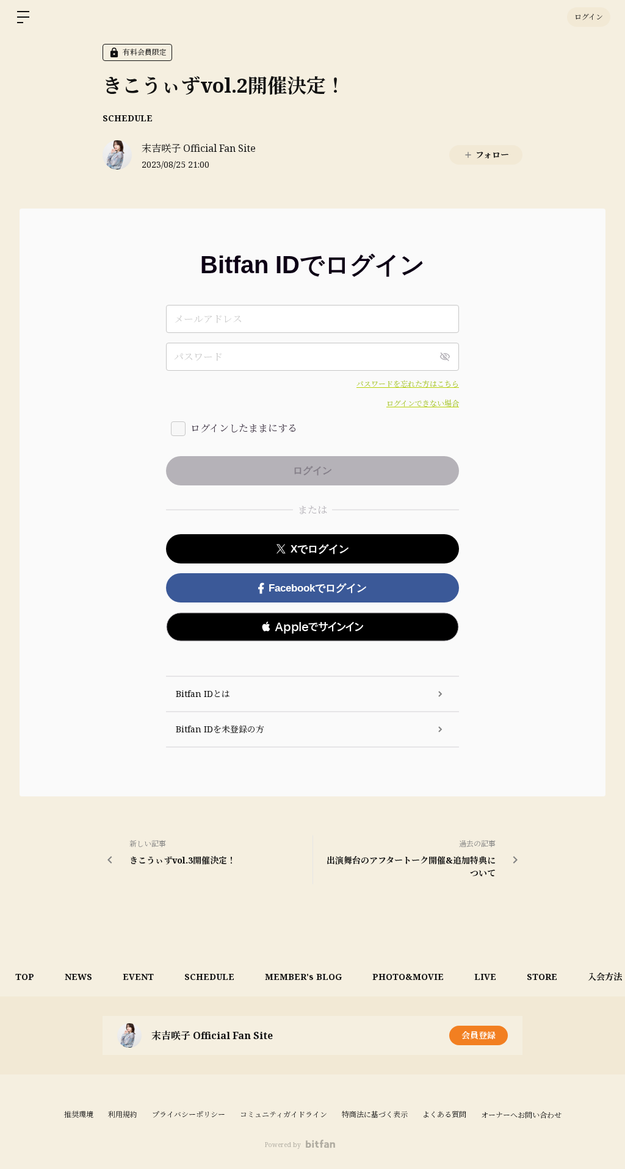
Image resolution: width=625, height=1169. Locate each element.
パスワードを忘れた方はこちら (407, 384)
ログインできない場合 (422, 403)
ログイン (588, 17)
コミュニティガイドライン (283, 1114)
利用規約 (122, 1114)
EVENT (138, 976)
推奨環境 (78, 1114)
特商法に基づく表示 (375, 1114)
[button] (312, 627)
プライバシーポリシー (188, 1114)
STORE (542, 976)
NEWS (78, 976)
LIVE (485, 976)
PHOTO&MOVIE (408, 976)
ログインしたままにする (243, 428)
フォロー (492, 154)
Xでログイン (320, 549)
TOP (24, 976)
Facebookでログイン (318, 588)
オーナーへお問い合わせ (521, 1115)
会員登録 (478, 1035)
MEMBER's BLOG (303, 976)
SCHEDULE (128, 118)
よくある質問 (444, 1114)
